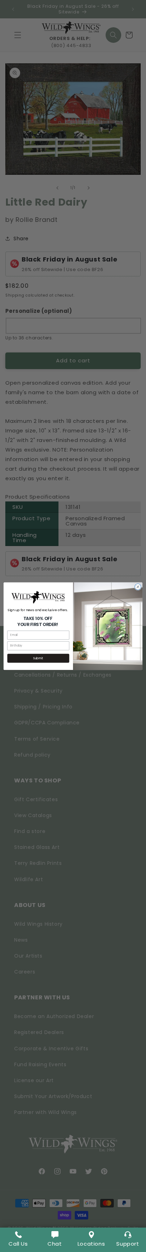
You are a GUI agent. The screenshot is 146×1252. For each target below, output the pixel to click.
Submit (38, 658)
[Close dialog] (138, 587)
